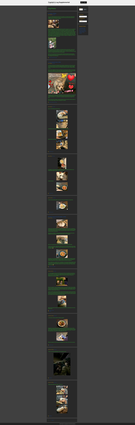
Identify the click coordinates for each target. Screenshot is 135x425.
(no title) (80, 33)
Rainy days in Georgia (82, 30)
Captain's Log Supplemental (59, 2)
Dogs (56, 57)
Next (53, 420)
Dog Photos (53, 57)
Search (85, 9)
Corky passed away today (54, 62)
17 (51, 420)
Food (52, 151)
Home (81, 2)
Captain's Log (50, 57)
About (84, 2)
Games (54, 266)
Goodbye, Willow (52, 13)
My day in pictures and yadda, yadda (57, 216)
